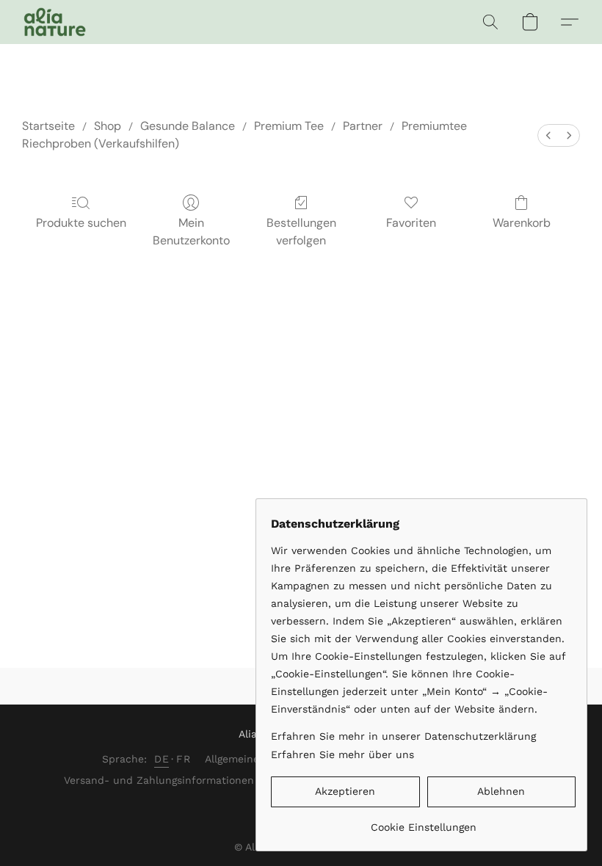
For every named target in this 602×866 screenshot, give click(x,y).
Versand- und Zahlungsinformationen (159, 780)
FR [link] (183, 759)
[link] (423, 821)
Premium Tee (289, 126)
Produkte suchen (81, 222)
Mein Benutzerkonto (191, 231)
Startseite (48, 126)
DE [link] (161, 759)
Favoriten (411, 222)
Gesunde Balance (187, 126)
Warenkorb (522, 222)
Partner (362, 126)
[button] (54, 22)
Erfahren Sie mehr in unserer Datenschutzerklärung (403, 736)
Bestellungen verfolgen (301, 231)
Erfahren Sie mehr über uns (342, 754)
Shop (107, 126)
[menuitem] (548, 135)
